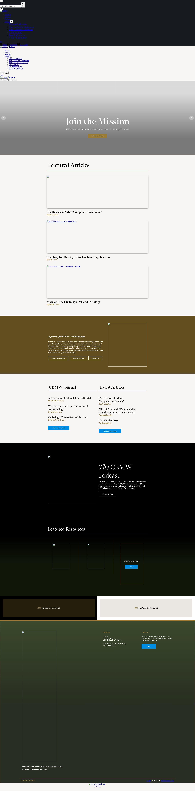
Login (149, 781)
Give (1, 75)
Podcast (8, 55)
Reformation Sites (167, 781)
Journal (7, 50)
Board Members (15, 67)
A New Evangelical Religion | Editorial (69, 398)
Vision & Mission (15, 59)
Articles (7, 53)
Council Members (16, 69)
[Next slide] (191, 118)
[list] (97, 118)
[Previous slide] (3, 118)
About (7, 57)
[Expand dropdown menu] (11, 57)
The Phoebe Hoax (108, 420)
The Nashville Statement (19, 61)
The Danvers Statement (18, 63)
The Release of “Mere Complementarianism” (111, 400)
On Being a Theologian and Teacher (67, 417)
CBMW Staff (14, 65)
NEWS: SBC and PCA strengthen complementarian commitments (117, 411)
